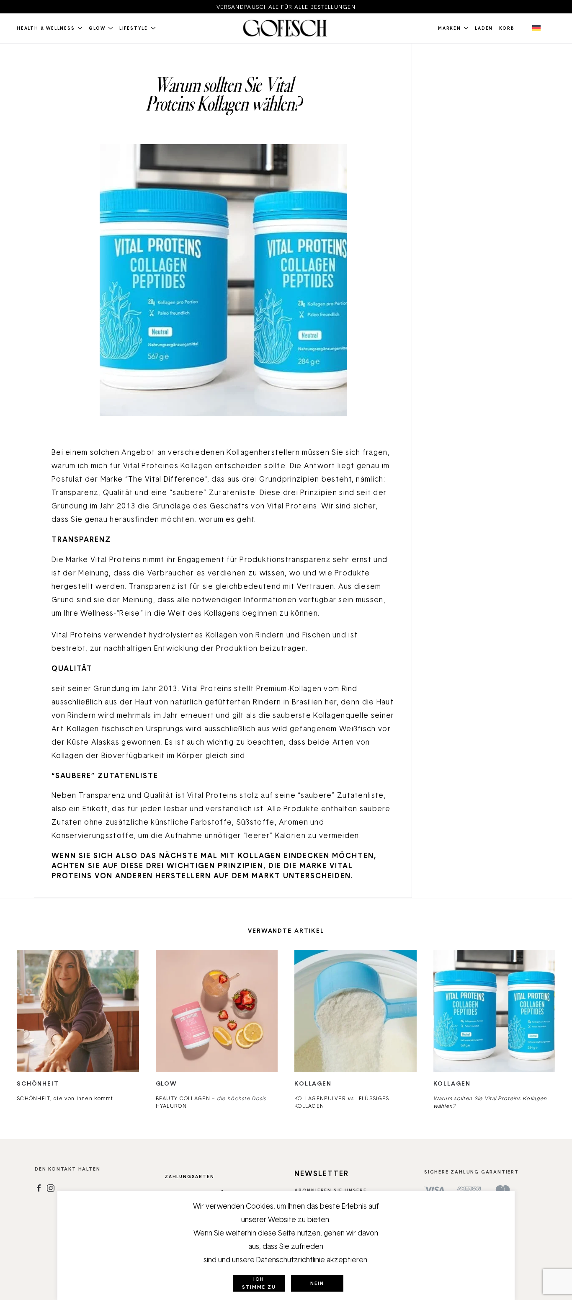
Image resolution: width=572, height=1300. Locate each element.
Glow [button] (97, 28)
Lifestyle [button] (133, 28)
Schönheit (38, 1083)
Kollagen (313, 1083)
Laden (484, 28)
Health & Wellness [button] (46, 28)
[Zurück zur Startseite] (286, 28)
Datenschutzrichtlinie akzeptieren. (312, 1259)
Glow (166, 1083)
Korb (506, 28)
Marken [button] (449, 28)
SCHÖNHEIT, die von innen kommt (65, 1098)
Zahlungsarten (189, 1176)
